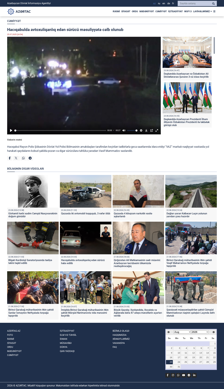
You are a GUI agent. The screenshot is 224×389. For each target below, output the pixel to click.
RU (159, 3)
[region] (189, 82)
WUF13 (188, 11)
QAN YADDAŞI (67, 351)
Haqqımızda (119, 335)
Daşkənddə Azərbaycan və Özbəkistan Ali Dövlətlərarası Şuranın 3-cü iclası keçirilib (186, 75)
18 (186, 357)
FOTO (10, 335)
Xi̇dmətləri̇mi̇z (121, 339)
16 (171, 357)
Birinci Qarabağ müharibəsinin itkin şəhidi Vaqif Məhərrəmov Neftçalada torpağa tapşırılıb (189, 263)
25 (186, 362)
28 (207, 362)
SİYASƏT (125, 11)
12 (193, 353)
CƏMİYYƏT (161, 11)
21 (207, 357)
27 (200, 362)
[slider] (60, 130)
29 (214, 362)
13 (200, 353)
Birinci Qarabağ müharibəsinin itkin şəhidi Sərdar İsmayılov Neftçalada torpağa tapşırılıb (31, 312)
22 (214, 357)
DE (168, 3)
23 (171, 362)
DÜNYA (63, 347)
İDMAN (63, 339)
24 (179, 362)
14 (207, 353)
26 (193, 362)
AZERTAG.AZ (13, 331)
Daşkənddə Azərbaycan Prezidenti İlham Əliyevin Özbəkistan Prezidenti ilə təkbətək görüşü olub (187, 122)
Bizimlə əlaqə (121, 331)
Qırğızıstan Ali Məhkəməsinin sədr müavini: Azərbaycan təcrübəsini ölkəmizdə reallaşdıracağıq (137, 263)
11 (186, 353)
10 (179, 353)
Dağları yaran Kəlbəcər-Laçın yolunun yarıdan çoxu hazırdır (187, 215)
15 (214, 353)
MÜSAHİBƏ (65, 343)
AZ (154, 3)
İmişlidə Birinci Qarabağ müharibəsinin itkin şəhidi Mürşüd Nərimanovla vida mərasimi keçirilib (84, 312)
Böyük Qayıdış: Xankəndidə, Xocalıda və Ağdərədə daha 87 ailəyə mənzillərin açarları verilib (138, 312)
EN (163, 3)
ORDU (135, 11)
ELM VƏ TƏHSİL (68, 335)
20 (200, 357)
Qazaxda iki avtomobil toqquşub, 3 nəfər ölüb (85, 213)
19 (193, 357)
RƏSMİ (116, 11)
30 (171, 367)
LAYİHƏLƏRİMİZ (201, 11)
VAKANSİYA (119, 343)
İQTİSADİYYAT (175, 11)
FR (173, 3)
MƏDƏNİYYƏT (146, 11)
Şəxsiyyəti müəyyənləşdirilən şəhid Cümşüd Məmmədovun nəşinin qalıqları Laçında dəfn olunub (191, 312)
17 (179, 357)
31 (179, 367)
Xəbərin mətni (14, 139)
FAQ (115, 347)
